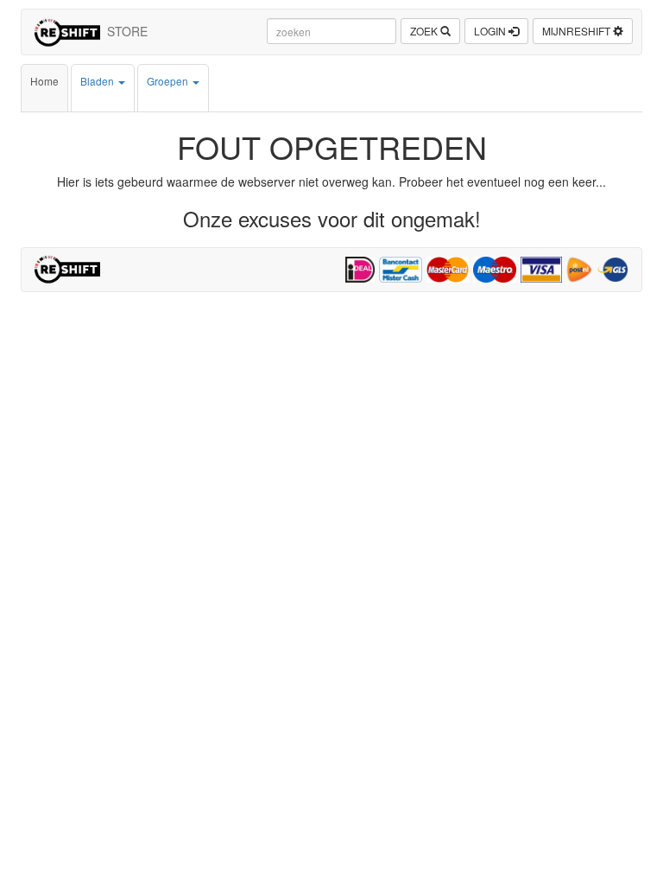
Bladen (98, 80)
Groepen (169, 80)
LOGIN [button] (491, 30)
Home (44, 80)
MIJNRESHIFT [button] (577, 30)
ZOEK (425, 30)
